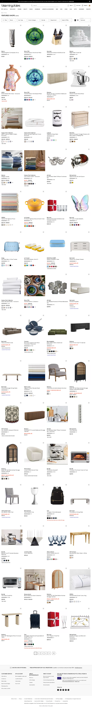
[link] (11, 53)
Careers (31, 682)
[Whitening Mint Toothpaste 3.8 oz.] (11, 37)
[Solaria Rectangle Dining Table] (11, 372)
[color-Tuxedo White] (33, 395)
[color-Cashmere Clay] (56, 266)
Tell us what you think (5, 688)
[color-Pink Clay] (27, 644)
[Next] (20, 36)
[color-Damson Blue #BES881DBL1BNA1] (4, 560)
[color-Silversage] (6, 225)
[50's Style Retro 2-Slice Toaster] (11, 243)
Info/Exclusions (78, 667)
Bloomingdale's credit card (20, 676)
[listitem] (46, 1)
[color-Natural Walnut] (72, 141)
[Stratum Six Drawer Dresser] (80, 243)
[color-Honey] (74, 141)
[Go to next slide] (88, 1)
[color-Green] (25, 58)
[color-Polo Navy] (27, 395)
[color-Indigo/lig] (54, 518)
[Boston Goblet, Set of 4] (57, 537)
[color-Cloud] (8, 141)
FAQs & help (3, 681)
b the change (32, 680)
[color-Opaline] (8, 307)
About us (31, 677)
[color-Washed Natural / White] (70, 141)
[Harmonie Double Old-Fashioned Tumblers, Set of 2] (57, 203)
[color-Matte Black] (31, 644)
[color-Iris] (29, 307)
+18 (35, 183)
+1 (57, 266)
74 (53, 653)
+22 (12, 182)
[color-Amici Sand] (56, 351)
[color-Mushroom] (4, 225)
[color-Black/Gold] (48, 518)
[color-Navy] (10, 182)
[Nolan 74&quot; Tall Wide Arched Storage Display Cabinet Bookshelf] (80, 372)
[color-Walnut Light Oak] (6, 478)
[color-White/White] (76, 601)
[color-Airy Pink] (27, 183)
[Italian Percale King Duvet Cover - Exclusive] (34, 118)
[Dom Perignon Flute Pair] (57, 620)
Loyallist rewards (18, 678)
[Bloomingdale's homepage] (2, 12)
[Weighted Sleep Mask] (57, 118)
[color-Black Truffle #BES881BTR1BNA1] (6, 560)
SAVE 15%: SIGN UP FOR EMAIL (19, 667)
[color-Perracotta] (27, 350)
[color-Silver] (29, 141)
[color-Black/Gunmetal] (50, 518)
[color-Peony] (76, 225)
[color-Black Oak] (70, 396)
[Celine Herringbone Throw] (11, 203)
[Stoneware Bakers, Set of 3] (34, 243)
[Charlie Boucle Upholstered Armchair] (57, 372)
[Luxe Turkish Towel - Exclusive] (34, 161)
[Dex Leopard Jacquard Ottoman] (11, 414)
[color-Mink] (52, 518)
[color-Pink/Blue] (27, 58)
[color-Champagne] (25, 141)
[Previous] (3, 36)
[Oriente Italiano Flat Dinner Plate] (34, 37)
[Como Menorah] (34, 537)
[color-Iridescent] (70, 225)
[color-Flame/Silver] (31, 226)
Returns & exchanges (5, 683)
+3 (12, 141)
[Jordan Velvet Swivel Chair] (34, 454)
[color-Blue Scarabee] (74, 225)
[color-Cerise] (33, 265)
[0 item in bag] (90, 5)
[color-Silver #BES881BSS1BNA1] (2, 560)
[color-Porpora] (31, 307)
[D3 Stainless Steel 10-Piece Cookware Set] (57, 161)
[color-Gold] (72, 182)
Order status (17, 681)
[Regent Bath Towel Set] (80, 37)
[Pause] (90, 1)
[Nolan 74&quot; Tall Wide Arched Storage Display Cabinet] (11, 454)
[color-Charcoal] (31, 141)
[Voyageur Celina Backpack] (57, 496)
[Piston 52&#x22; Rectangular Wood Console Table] (11, 620)
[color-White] (70, 58)
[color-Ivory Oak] (76, 396)
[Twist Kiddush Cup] (34, 496)
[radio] (25, 59)
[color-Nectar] (25, 226)
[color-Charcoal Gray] (29, 183)
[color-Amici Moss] (50, 351)
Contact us (3, 678)
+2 (57, 351)
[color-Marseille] (31, 265)
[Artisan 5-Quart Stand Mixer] (80, 78)
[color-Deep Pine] (33, 644)
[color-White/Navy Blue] (70, 601)
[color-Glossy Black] (29, 644)
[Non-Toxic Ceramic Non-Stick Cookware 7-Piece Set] (34, 327)
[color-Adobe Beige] (25, 183)
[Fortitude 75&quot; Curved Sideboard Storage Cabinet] (34, 414)
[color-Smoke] (56, 559)
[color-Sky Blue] (48, 266)
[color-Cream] (8, 265)
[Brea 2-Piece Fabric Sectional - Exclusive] (57, 327)
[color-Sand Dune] (31, 395)
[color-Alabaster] (29, 395)
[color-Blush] (4, 141)
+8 (80, 224)
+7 (34, 226)
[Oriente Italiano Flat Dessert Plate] (34, 78)
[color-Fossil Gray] (48, 140)
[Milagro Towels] (11, 161)
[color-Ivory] (72, 58)
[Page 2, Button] (56, 653)
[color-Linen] (4, 182)
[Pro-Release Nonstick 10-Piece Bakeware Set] (57, 286)
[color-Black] (31, 183)
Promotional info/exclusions (68, 681)
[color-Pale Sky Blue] (25, 395)
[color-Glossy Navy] (25, 644)
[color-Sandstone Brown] (50, 266)
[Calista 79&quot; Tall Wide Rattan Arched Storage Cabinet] (57, 580)
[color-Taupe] (8, 225)
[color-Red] (78, 225)
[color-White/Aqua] (78, 601)
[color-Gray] (33, 58)
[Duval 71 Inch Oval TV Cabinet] (80, 327)
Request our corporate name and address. (59, 703)
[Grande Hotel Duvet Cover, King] (80, 580)
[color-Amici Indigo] (52, 351)
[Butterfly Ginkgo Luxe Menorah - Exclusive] (80, 620)
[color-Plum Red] (54, 266)
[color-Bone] (56, 140)
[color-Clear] (50, 559)
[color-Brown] (25, 307)
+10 (12, 224)
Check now (77, 681)
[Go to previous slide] (2, 1)
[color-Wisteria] (52, 140)
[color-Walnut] (50, 602)
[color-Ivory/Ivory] (74, 601)
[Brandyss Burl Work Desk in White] (80, 537)
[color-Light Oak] (72, 348)
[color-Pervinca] (31, 99)
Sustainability (32, 684)
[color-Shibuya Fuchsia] (52, 266)
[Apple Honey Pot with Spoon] (80, 161)
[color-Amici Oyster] (48, 351)
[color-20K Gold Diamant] (72, 225)
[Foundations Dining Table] (80, 496)
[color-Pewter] (10, 141)
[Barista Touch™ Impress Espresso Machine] (11, 537)
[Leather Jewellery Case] (57, 243)
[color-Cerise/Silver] (29, 226)
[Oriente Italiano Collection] (34, 286)
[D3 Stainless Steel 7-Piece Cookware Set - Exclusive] (57, 414)
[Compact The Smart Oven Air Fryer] (80, 454)
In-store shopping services (48, 680)
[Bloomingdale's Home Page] (10, 5)
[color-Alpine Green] (56, 518)
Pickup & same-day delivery (49, 682)
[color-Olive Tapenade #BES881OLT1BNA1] (8, 560)
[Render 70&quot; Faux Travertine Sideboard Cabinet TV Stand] (57, 78)
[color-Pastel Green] (4, 265)
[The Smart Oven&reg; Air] (11, 580)
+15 (35, 307)
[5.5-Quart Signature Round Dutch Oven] (34, 203)
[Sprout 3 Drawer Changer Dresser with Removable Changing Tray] (80, 118)
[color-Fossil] (74, 58)
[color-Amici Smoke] (54, 351)
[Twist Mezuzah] (80, 414)
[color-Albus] (33, 99)
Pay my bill (17, 683)
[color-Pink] (31, 58)
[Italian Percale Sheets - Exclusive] (11, 286)
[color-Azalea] (27, 307)
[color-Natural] (70, 557)
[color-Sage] (54, 140)
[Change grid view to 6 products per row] (77, 20)
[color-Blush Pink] (50, 140)
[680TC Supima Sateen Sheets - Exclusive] (11, 118)
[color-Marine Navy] (33, 141)
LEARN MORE (71, 1)
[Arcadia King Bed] (80, 286)
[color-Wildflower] (72, 99)
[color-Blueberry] (33, 183)
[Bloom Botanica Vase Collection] (34, 580)
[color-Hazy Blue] (76, 58)
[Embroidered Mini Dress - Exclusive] (11, 78)
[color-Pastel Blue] (2, 265)
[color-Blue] (29, 58)
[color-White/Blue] (72, 601)
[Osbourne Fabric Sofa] (11, 327)
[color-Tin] (10, 225)
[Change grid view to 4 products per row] (75, 20)
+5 (34, 58)
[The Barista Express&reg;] (57, 454)
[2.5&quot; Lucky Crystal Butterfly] (80, 203)
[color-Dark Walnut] (72, 396)
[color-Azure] (8, 182)
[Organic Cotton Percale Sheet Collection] (34, 372)
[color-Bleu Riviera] (27, 226)
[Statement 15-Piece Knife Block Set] (57, 37)
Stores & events (46, 684)
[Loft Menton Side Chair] (11, 496)
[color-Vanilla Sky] (6, 141)
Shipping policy (4, 686)
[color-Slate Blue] (2, 225)
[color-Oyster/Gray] (33, 226)
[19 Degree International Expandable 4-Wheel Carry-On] (34, 620)
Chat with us (4, 676)
